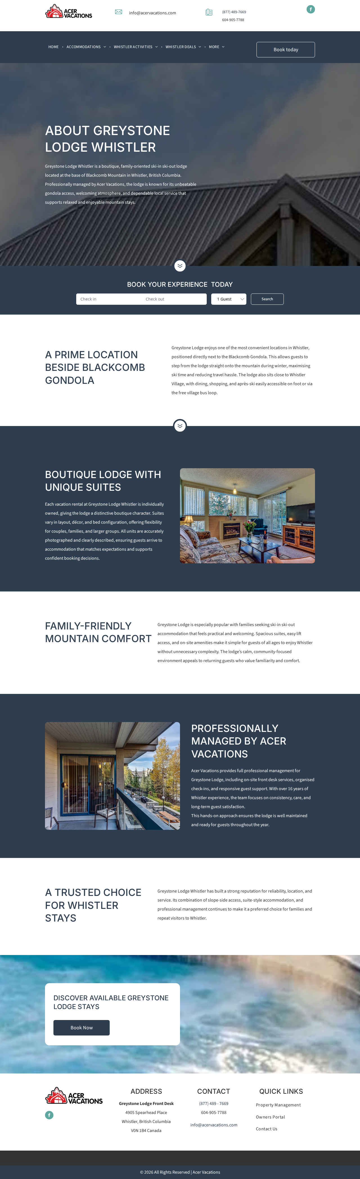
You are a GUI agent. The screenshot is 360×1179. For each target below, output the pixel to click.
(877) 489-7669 (234, 12)
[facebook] (311, 10)
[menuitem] (54, 47)
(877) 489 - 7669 (213, 1103)
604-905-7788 (233, 20)
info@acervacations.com (152, 13)
